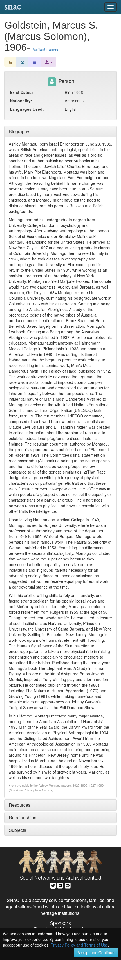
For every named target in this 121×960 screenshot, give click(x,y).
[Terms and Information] (67, 884)
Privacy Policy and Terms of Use (79, 945)
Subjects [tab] (17, 830)
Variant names (46, 49)
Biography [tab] (19, 131)
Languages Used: (27, 109)
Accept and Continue (96, 952)
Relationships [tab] (22, 817)
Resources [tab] (19, 805)
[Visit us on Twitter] (53, 884)
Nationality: (21, 100)
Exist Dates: (21, 92)
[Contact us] (60, 884)
